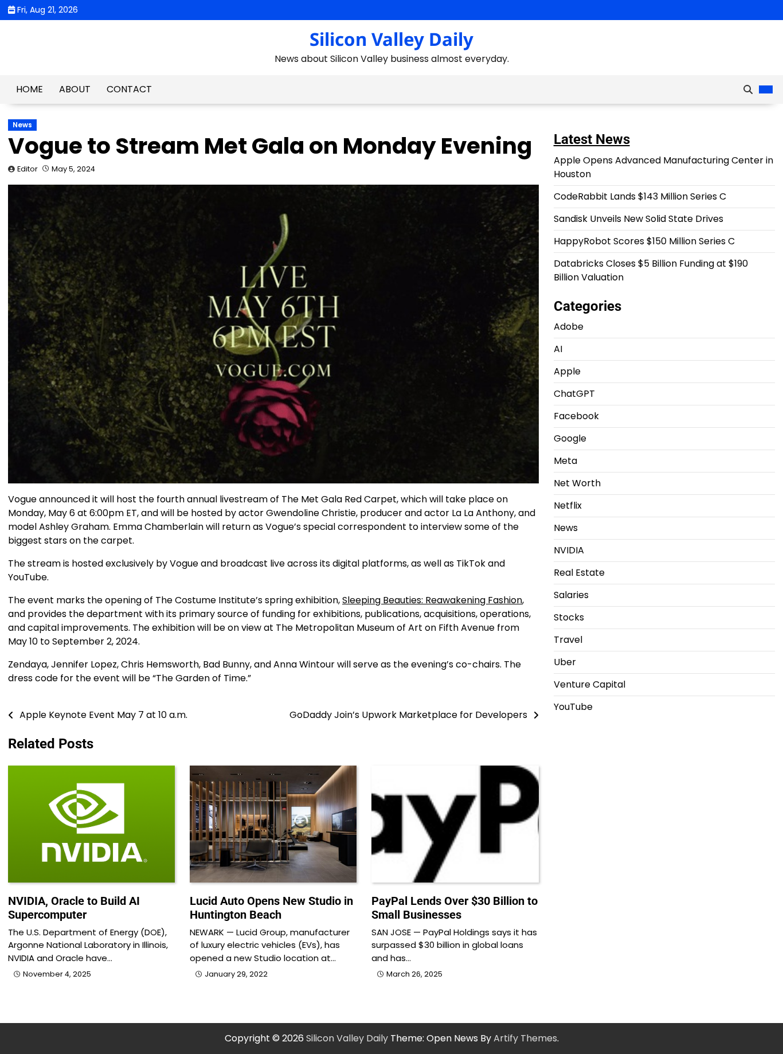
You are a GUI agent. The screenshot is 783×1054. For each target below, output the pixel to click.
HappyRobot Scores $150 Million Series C (644, 241)
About (75, 89)
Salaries (571, 595)
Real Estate (579, 573)
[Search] (748, 89)
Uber (565, 662)
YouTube (573, 707)
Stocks (569, 617)
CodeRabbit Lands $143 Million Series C (640, 196)
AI (558, 349)
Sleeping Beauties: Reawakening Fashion (432, 600)
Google (570, 439)
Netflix (568, 506)
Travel (568, 640)
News (22, 125)
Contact (129, 89)
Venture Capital (589, 685)
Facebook (576, 416)
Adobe (569, 327)
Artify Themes (525, 1038)
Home (29, 89)
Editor (27, 169)
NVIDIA (569, 550)
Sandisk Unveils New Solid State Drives (638, 218)
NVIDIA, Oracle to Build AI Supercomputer (74, 908)
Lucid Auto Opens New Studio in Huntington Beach (271, 908)
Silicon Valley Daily (391, 39)
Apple (567, 371)
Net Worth (577, 483)
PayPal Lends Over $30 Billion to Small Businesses (454, 908)
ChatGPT (574, 394)
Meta (565, 461)
